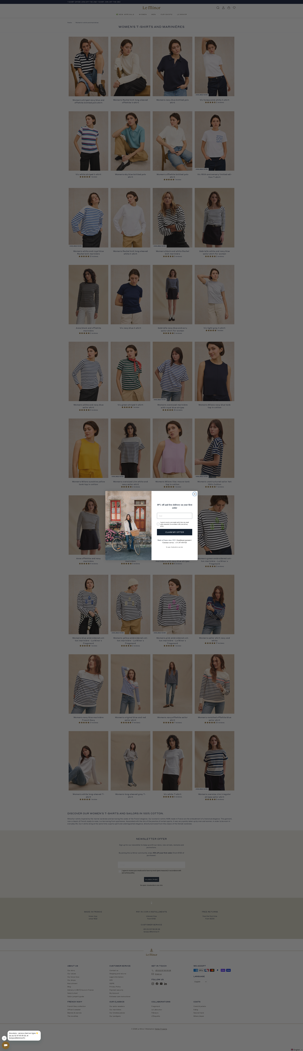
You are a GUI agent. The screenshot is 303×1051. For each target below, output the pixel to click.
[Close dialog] (195, 494)
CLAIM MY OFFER (174, 532)
